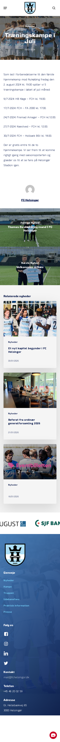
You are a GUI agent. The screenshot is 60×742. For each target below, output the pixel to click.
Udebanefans (12, 599)
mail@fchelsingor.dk (16, 677)
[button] (5, 8)
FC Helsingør (30, 200)
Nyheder (30, 26)
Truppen (9, 593)
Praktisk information (16, 606)
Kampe (8, 587)
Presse (8, 612)
